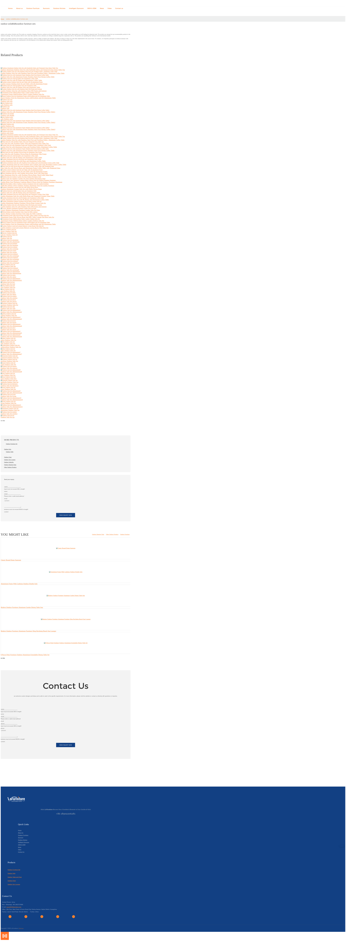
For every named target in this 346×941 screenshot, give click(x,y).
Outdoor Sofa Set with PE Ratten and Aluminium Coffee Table (21, 80)
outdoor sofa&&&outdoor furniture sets (17, 19)
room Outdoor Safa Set (8, 389)
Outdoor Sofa (11, 873)
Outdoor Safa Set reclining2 (10, 259)
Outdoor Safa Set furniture (9, 245)
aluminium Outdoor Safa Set (10, 410)
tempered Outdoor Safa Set (9, 357)
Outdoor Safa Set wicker (9, 252)
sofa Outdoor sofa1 (7, 119)
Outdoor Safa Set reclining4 (10, 270)
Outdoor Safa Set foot (8, 284)
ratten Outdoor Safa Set (8, 340)
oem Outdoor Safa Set (8, 287)
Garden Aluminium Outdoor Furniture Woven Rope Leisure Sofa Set (23, 203)
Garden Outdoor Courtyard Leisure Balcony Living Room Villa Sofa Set (24, 228)
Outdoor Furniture (125, 534)
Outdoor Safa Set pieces (8, 301)
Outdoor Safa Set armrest (9, 368)
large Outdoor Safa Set (8, 266)
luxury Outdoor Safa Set (9, 231)
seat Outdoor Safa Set (8, 291)
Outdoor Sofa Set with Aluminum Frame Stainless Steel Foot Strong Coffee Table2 (28, 122)
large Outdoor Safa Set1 (8, 379)
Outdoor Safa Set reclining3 (10, 263)
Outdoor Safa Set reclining (9, 249)
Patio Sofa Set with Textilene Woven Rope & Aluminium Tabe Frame (23, 154)
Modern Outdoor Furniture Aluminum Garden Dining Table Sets (22, 607)
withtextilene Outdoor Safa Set (11, 347)
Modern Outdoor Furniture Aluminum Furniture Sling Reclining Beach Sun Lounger (28, 631)
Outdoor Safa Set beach (8, 322)
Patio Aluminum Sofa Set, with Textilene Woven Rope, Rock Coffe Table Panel (27, 175)
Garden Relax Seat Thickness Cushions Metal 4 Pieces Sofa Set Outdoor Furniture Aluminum (31, 182)
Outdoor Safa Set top (8, 417)
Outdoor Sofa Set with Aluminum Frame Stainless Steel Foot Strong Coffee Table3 (28, 129)
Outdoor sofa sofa (6, 101)
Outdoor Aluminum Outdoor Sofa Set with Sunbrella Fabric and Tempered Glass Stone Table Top (33, 70)
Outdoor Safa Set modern (9, 414)
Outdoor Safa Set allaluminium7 (11, 354)
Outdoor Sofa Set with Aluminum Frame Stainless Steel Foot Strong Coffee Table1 (28, 112)
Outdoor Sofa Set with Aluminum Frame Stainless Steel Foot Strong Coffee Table (27, 77)
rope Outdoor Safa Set (8, 375)
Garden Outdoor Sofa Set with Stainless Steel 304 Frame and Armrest (23, 91)
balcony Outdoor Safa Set (9, 235)
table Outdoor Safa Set (8, 350)
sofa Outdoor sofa (6, 105)
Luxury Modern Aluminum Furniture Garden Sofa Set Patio (20, 210)
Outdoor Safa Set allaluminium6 (11, 336)
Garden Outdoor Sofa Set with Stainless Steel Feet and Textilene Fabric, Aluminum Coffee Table (32, 73)
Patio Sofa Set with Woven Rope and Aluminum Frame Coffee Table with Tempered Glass (30, 168)
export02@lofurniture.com (13, 907)
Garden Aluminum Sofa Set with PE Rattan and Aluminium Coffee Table (25, 200)
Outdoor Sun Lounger (14, 884)
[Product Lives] (5, 939)
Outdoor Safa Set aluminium (10, 242)
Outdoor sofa (5, 108)
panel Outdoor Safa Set (8, 364)
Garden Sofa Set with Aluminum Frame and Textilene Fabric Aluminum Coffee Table (29, 147)
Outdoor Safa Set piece (8, 329)
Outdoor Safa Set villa (8, 308)
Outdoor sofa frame (7, 133)
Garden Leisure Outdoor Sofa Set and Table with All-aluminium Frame (24, 84)
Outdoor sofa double (7, 115)
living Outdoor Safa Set (8, 403)
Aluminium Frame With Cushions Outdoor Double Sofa (19, 584)
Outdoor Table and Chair (15, 877)
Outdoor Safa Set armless (9, 298)
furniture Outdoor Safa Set (9, 305)
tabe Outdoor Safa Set (8, 343)
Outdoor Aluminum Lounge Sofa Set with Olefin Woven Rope (21, 189)
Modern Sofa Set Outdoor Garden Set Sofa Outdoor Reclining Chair (23, 178)
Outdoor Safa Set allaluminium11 (12, 407)
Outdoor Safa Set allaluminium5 (11, 333)
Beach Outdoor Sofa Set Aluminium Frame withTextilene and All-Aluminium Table (28, 98)
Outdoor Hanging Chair (98, 534)
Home (2, 19)
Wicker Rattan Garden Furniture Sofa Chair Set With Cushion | (21, 214)
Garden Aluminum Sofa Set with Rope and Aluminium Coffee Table (23, 161)
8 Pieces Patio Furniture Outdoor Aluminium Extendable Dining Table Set (25, 655)
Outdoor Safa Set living (8, 396)
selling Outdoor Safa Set (9, 315)
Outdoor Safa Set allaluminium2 (11, 312)
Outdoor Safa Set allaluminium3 (11, 319)
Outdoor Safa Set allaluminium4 (11, 326)
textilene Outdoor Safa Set (9, 361)
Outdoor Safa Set (6, 238)
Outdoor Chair (12, 880)
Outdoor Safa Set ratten (8, 277)
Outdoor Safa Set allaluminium (11, 273)
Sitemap (21, 928)
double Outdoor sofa (7, 126)
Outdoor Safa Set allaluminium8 (11, 371)
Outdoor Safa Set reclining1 (10, 256)
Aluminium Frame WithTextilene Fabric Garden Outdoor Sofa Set (22, 94)
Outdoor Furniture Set (14, 869)
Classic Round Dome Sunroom (11, 560)
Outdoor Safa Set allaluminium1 (11, 280)
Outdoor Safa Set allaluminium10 (12, 400)
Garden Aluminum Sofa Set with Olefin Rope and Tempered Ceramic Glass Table (27, 196)
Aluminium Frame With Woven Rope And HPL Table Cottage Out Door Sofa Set (27, 217)
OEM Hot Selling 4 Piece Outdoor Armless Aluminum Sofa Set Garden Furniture (27, 185)
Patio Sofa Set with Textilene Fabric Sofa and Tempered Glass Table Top (25, 143)
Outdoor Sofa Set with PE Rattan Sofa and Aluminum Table (20, 87)
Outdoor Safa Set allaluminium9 (11, 393)
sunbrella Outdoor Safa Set (9, 382)
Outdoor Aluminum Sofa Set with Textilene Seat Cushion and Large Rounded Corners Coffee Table (33, 164)
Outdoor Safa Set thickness (9, 386)
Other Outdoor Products (112, 534)
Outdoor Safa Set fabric (8, 294)
